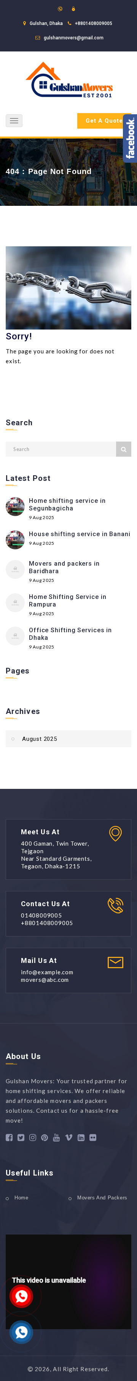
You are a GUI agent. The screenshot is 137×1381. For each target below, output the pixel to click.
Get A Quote (104, 120)
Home (21, 1198)
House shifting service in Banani (80, 534)
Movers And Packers (102, 1198)
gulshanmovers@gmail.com (74, 37)
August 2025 (39, 739)
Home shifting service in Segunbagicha (67, 504)
